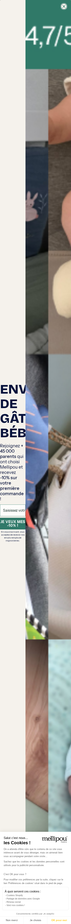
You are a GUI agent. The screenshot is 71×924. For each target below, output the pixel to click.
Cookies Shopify (15, 895)
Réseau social (14, 902)
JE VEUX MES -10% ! (12, 524)
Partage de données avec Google (23, 898)
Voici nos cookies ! (16, 905)
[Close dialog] (64, 6)
